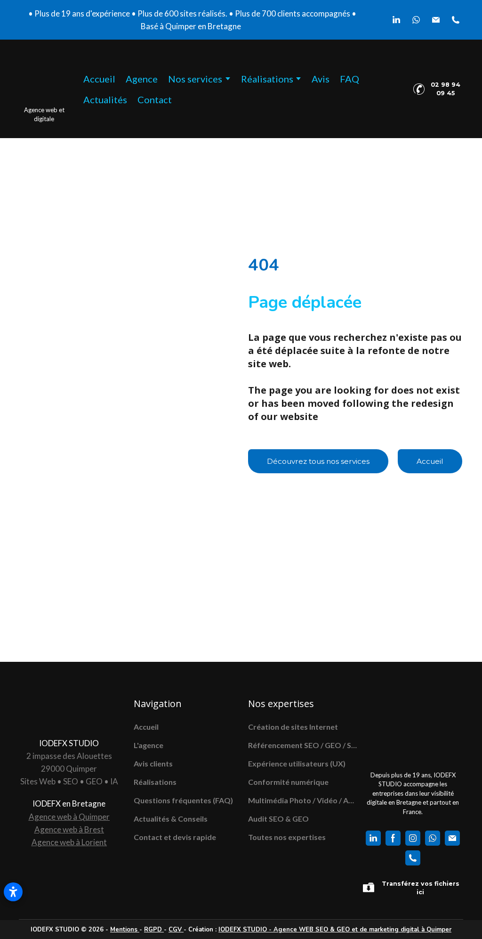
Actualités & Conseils (171, 818)
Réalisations (155, 781)
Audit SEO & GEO (278, 818)
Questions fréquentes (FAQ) (183, 800)
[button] (396, 19)
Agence (142, 78)
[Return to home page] (44, 79)
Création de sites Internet (293, 726)
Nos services (195, 78)
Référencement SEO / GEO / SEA (303, 745)
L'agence (148, 745)
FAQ (349, 78)
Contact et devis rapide (175, 836)
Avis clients (153, 763)
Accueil (99, 78)
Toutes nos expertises (287, 836)
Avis (320, 78)
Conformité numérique (288, 781)
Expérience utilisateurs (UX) (296, 763)
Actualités (105, 99)
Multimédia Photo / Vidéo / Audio (303, 800)
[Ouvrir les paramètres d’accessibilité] (13, 891)
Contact (154, 99)
